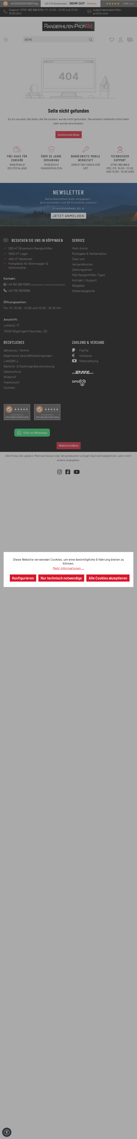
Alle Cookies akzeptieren (108, 578)
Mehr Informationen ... (68, 568)
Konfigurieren (23, 578)
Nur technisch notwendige (61, 578)
